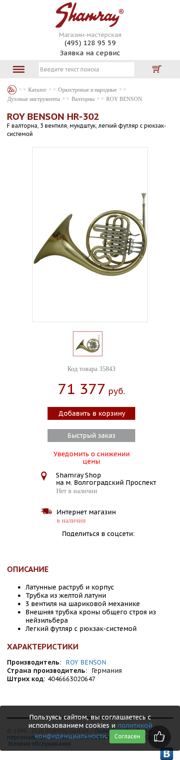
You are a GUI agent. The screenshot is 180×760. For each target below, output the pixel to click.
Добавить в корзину (91, 413)
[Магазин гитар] (12, 89)
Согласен (127, 736)
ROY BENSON (86, 662)
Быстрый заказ (91, 435)
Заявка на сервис (90, 52)
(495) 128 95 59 (90, 42)
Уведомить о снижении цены (92, 456)
